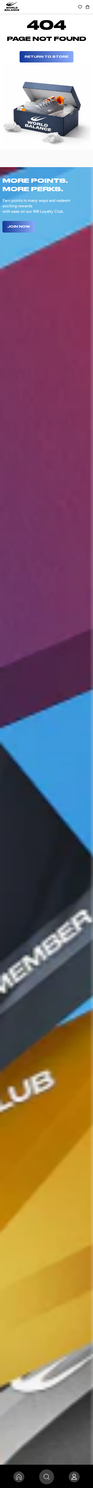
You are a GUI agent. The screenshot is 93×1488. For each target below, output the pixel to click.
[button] (87, 6)
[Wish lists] (80, 7)
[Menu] (46, 1476)
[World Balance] (11, 7)
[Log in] (74, 1476)
